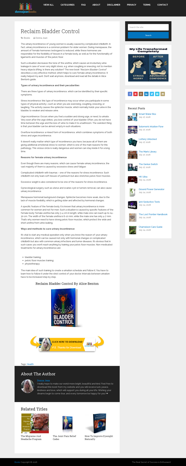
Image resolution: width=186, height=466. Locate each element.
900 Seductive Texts (149, 202)
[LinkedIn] (146, 94)
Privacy (131, 5)
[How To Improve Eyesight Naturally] (99, 423)
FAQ (83, 5)
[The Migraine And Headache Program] (35, 423)
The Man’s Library (147, 151)
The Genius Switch (148, 164)
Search (148, 35)
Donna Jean (41, 38)
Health (30, 364)
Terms (146, 5)
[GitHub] (163, 94)
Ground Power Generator (151, 189)
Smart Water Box (147, 114)
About (96, 5)
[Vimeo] (157, 94)
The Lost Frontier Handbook (153, 214)
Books (27, 38)
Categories (67, 5)
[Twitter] (152, 94)
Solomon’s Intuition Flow (151, 126)
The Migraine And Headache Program (31, 438)
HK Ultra (143, 176)
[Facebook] (130, 94)
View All (48, 5)
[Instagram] (141, 94)
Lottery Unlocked (148, 139)
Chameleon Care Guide (150, 227)
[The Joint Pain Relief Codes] (67, 423)
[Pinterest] (135, 94)
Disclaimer (113, 5)
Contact (162, 5)
